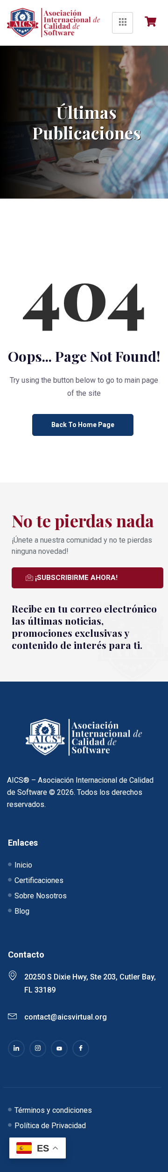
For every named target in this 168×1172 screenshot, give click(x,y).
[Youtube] (59, 1048)
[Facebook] (80, 1048)
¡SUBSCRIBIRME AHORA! (76, 577)
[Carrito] (153, 21)
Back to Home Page (82, 424)
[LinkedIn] (16, 1048)
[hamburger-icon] (122, 23)
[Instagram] (37, 1048)
